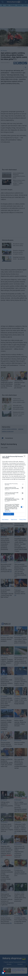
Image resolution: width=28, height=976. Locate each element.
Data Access (14, 519)
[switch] (22, 488)
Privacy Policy (22, 519)
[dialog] (14, 488)
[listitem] (14, 484)
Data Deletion (5, 519)
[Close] (24, 456)
